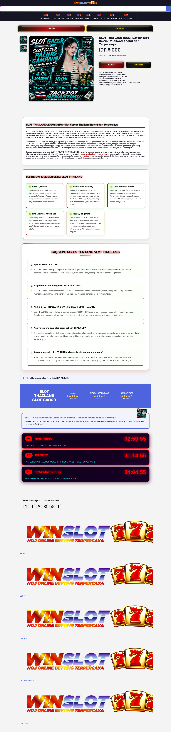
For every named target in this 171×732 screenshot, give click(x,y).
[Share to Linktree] (39, 506)
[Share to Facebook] (32, 506)
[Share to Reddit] (52, 506)
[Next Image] (92, 69)
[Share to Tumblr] (58, 506)
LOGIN (51, 28)
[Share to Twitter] (26, 506)
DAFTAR (120, 28)
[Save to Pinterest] (45, 506)
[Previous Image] (30, 69)
